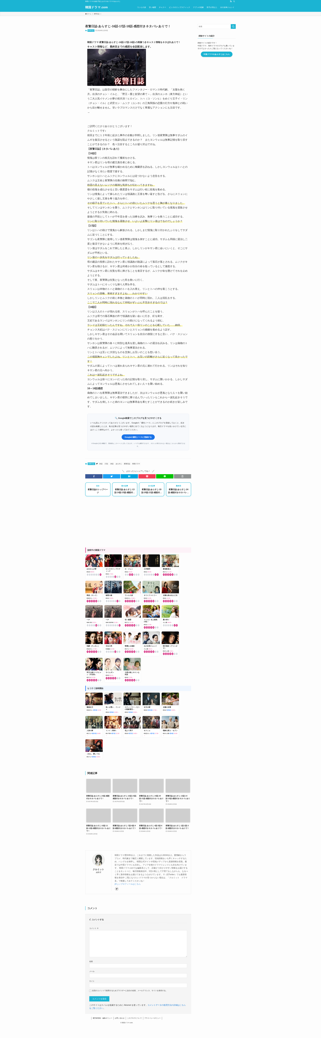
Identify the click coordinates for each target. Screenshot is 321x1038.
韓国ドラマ (136, 464)
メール (92, 971)
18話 (111, 464)
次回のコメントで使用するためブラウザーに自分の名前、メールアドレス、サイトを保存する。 (129, 991)
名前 (91, 961)
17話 (106, 464)
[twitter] (116, 888)
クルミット (98, 869)
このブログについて (134, 1018)
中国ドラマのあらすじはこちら (217, 54)
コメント (94, 928)
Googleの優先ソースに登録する (138, 437)
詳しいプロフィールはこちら (128, 884)
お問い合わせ (120, 1018)
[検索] (234, 1)
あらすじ (119, 464)
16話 (100, 464)
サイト (92, 981)
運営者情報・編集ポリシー (102, 1018)
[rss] (230, 1)
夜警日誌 (91, 30)
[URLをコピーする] (182, 476)
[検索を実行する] (233, 26)
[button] (93, 476)
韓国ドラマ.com (96, 7)
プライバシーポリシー (152, 1018)
